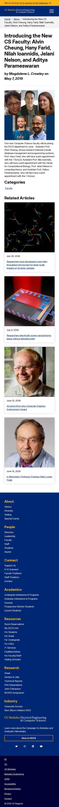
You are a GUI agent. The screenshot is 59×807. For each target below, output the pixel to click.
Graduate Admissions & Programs (21, 598)
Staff (6, 544)
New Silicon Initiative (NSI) (17, 710)
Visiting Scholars (12, 659)
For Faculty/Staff (12, 655)
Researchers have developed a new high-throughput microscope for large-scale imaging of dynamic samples (27, 264)
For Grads (9, 636)
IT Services (10, 647)
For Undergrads (12, 639)
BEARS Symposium (14, 692)
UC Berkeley (10, 769)
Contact (8, 581)
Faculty (8, 188)
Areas (7, 673)
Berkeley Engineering (14, 774)
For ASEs (9, 643)
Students (8, 548)
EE (5, 759)
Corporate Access (13, 706)
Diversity (8, 510)
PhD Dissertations (13, 685)
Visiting (7, 514)
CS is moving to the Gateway (34, 3)
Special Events (11, 518)
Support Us (10, 565)
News (16, 19)
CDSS (7, 779)
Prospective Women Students (19, 606)
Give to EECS (29, 738)
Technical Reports (13, 681)
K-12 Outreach (11, 569)
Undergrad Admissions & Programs (21, 594)
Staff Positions (11, 577)
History (8, 506)
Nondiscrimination (12, 789)
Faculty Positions (13, 573)
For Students (10, 632)
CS (5, 764)
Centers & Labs (11, 677)
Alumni (7, 551)
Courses (8, 602)
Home (7, 19)
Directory (9, 532)
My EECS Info (11, 628)
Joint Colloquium (12, 688)
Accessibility (10, 784)
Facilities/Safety (12, 651)
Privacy (7, 794)
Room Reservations (14, 624)
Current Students (12, 610)
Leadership (9, 536)
